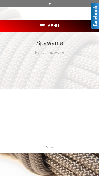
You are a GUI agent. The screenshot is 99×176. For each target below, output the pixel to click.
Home (39, 52)
